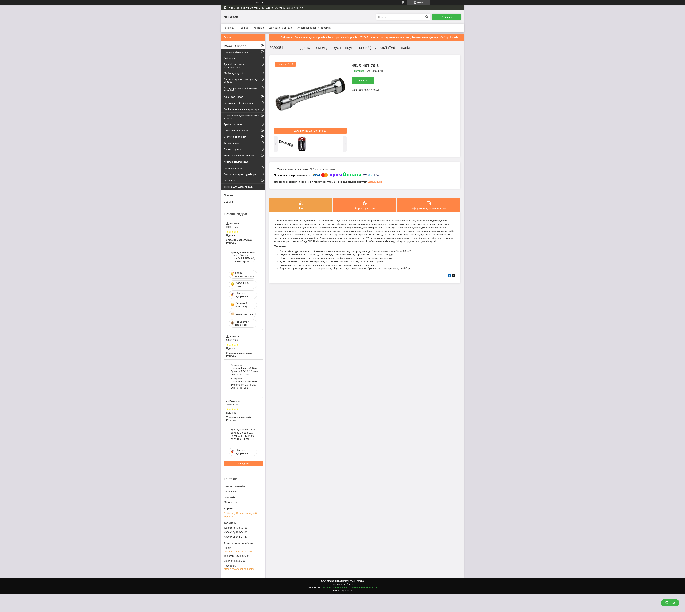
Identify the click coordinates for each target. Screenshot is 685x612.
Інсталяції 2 (230, 180)
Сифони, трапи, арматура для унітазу (241, 80)
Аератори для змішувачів (342, 37)
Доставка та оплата (280, 27)
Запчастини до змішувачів (310, 37)
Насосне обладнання (236, 51)
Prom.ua (360, 581)
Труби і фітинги (233, 124)
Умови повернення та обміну (314, 27)
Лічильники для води (236, 161)
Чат (673, 602)
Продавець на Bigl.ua (342, 584)
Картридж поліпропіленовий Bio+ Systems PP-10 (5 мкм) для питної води (244, 383)
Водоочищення (233, 168)
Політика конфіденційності (363, 587)
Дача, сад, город (233, 96)
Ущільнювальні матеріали (239, 155)
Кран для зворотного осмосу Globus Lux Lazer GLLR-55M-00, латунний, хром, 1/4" (243, 257)
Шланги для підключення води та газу (242, 116)
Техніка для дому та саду (238, 186)
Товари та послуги (235, 45)
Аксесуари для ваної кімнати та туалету (240, 89)
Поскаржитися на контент (335, 587)
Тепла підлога (232, 143)
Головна (229, 27)
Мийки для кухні (233, 73)
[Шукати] (427, 17)
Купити (363, 80)
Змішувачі (286, 37)
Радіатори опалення (236, 130)
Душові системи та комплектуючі (234, 65)
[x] (453, 276)
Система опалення (235, 136)
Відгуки (228, 201)
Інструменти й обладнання (239, 103)
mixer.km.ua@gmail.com (238, 551)
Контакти (259, 27)
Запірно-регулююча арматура (241, 109)
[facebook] (449, 276)
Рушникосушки (232, 149)
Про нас (243, 27)
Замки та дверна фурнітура (240, 174)
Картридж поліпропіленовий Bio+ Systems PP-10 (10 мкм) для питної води (245, 370)
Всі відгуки (243, 463)
